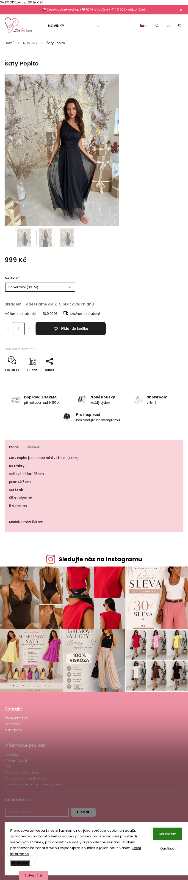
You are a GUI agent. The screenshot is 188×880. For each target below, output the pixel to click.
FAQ (8, 766)
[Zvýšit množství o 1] (29, 329)
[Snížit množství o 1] (8, 329)
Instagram (13, 730)
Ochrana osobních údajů (26, 778)
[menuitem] (58, 25)
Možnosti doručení (85, 313)
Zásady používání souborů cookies (34, 784)
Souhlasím (168, 833)
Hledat (83, 812)
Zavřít (168, 378)
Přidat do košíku (74, 328)
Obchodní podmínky (22, 772)
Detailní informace (20, 349)
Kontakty (12, 754)
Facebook (13, 724)
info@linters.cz (16, 718)
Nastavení (20, 863)
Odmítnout (167, 848)
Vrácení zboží (16, 760)
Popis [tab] (14, 446)
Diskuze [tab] (33, 446)
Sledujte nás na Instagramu (100, 559)
